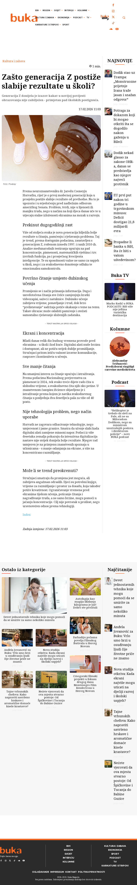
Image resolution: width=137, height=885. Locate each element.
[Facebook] (113, 5)
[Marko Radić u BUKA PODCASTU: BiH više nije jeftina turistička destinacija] (120, 291)
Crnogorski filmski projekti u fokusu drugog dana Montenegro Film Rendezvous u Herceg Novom (85, 683)
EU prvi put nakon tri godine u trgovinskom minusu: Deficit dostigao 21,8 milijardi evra (124, 213)
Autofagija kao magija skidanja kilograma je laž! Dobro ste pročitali (85, 603)
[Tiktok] (113, 23)
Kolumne (120, 329)
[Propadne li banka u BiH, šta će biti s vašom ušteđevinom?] (108, 243)
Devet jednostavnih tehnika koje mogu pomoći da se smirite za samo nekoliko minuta (34, 618)
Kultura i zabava (13, 61)
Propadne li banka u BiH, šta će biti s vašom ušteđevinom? (125, 251)
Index (27, 515)
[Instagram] (113, 11)
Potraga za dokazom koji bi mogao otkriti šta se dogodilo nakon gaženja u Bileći (124, 126)
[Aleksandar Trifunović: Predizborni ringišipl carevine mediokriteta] (120, 347)
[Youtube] (117, 29)
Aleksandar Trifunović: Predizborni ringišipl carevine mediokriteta (120, 365)
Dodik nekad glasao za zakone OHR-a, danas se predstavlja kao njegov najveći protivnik (124, 168)
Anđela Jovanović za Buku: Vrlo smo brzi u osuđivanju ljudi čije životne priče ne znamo (17, 655)
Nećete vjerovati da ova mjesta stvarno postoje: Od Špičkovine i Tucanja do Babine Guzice (51, 697)
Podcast (119, 382)
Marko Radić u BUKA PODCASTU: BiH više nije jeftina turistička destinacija (119, 309)
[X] (13, 201)
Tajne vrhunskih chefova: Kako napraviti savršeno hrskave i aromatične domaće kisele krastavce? (17, 699)
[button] (123, 17)
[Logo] (24, 17)
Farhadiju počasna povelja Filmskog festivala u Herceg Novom (85, 641)
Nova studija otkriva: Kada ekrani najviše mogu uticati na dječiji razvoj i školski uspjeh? (51, 655)
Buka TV (120, 275)
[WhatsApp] (13, 218)
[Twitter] (113, 17)
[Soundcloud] (111, 29)
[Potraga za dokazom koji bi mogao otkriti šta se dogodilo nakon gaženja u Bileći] (108, 111)
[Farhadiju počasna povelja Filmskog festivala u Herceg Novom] (85, 625)
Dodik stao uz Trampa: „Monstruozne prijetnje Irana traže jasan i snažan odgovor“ (125, 85)
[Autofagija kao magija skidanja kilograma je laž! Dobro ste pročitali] (85, 586)
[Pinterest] (13, 209)
